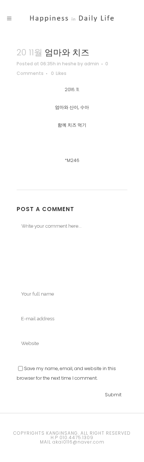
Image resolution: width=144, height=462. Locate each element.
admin (91, 64)
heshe (69, 64)
